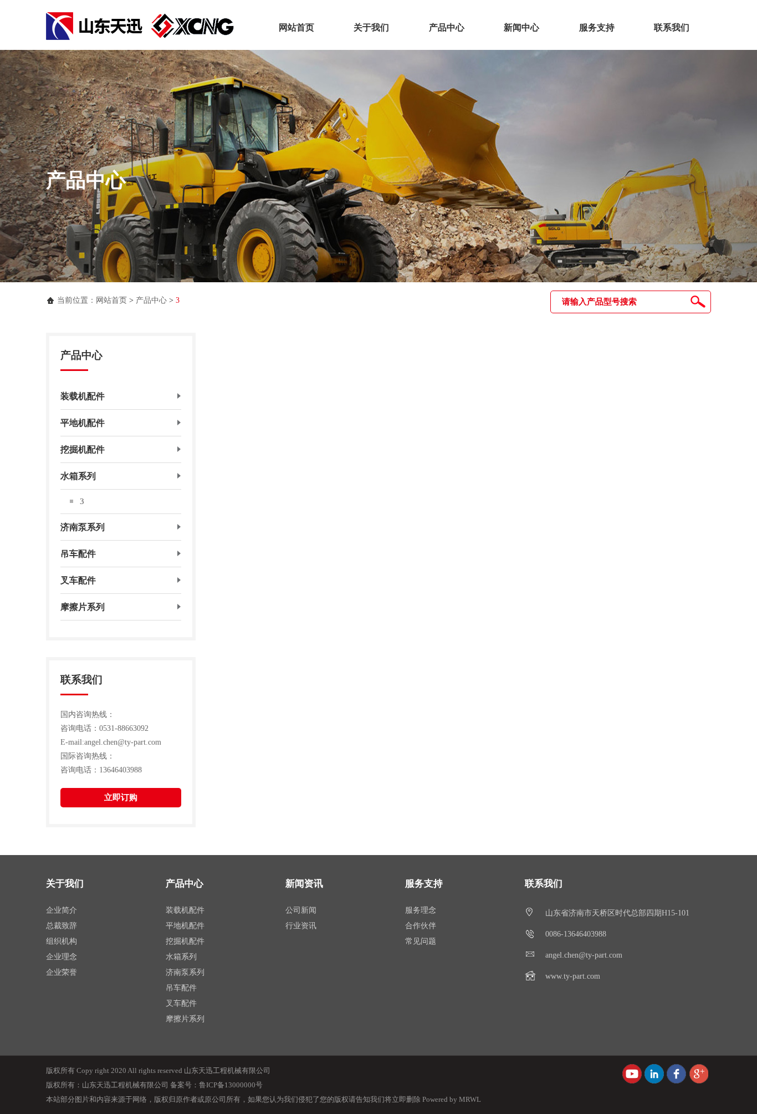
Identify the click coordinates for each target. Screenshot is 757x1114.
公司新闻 (300, 910)
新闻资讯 (304, 883)
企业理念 (61, 957)
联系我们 (671, 27)
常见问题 (420, 941)
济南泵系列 (185, 972)
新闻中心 (521, 27)
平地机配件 (185, 926)
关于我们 (371, 27)
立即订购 (120, 797)
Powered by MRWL (451, 1099)
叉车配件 (181, 1003)
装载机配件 (185, 910)
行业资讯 (300, 926)
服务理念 (420, 910)
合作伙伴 (420, 926)
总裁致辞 (61, 926)
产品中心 (446, 27)
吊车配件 (181, 988)
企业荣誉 (61, 972)
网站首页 (296, 27)
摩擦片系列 (185, 1019)
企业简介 (61, 910)
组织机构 (61, 941)
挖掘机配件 (185, 941)
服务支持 (597, 27)
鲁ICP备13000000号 (231, 1085)
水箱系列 (181, 957)
